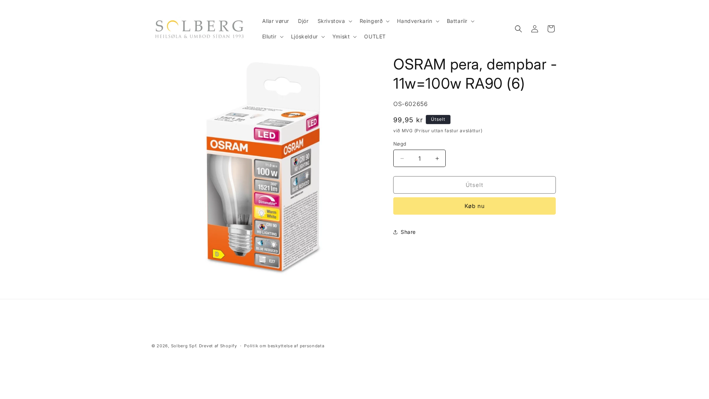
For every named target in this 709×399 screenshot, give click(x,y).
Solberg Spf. (184, 345)
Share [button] (408, 232)
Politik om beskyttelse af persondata (284, 345)
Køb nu (475, 205)
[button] (334, 21)
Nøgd (400, 144)
